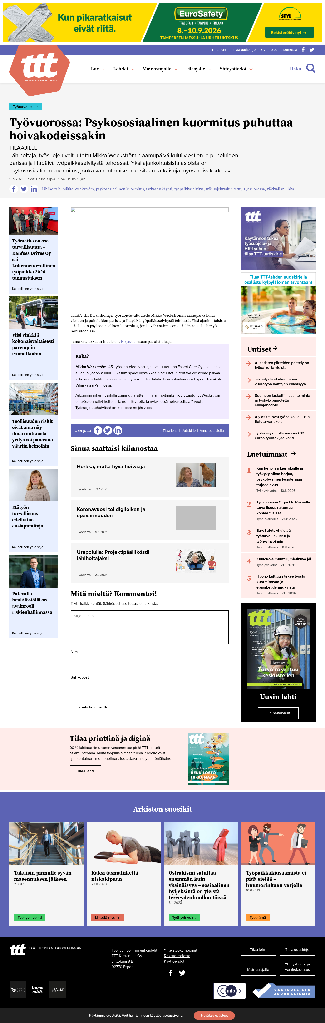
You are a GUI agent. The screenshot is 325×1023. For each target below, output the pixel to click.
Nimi (75, 651)
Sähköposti (80, 677)
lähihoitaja (51, 189)
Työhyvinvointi (30, 917)
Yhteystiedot (232, 68)
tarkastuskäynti (159, 189)
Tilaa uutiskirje (244, 50)
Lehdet (120, 68)
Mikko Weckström (78, 189)
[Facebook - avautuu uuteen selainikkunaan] (170, 973)
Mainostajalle (157, 68)
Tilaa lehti (219, 50)
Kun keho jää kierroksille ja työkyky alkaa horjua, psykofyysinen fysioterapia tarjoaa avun (279, 476)
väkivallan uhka (280, 189)
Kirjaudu (128, 341)
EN (263, 50)
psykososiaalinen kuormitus (120, 189)
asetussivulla (172, 1015)
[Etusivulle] (39, 67)
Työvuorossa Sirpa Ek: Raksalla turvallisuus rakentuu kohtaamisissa (283, 508)
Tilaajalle (195, 68)
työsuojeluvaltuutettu (223, 189)
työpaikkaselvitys (189, 189)
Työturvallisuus (26, 106)
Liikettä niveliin (107, 917)
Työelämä (258, 917)
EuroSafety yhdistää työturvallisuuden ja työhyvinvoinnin (273, 536)
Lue (95, 68)
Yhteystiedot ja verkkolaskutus (297, 967)
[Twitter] (311, 50)
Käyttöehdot (174, 961)
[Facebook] (303, 50)
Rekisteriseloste (177, 956)
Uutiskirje (188, 430)
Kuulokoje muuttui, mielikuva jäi (283, 559)
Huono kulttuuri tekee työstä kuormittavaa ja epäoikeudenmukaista (280, 582)
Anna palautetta (212, 430)
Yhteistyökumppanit (180, 950)
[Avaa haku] (311, 68)
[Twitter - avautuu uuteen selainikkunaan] (182, 973)
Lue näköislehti (278, 713)
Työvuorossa (254, 189)
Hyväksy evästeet (214, 1015)
